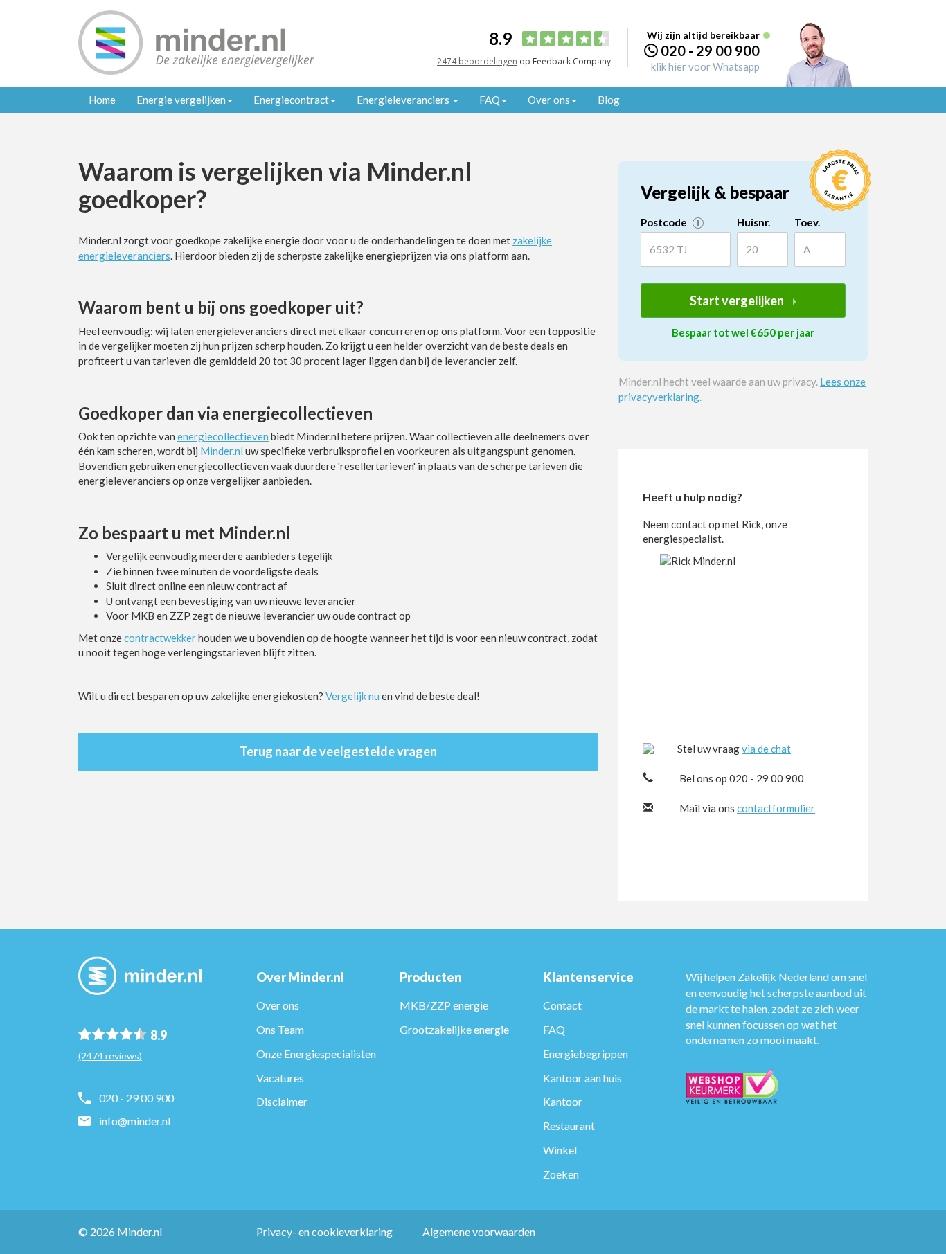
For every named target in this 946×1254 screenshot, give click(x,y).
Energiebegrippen (585, 1053)
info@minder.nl (134, 1120)
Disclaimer (281, 1101)
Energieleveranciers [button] (404, 99)
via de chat (766, 748)
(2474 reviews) (110, 1056)
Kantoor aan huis (582, 1077)
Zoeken (561, 1174)
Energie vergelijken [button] (181, 99)
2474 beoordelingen (477, 61)
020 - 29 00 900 (710, 50)
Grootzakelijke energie (454, 1029)
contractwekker (160, 638)
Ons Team (280, 1029)
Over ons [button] (549, 99)
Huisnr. (753, 222)
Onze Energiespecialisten (316, 1053)
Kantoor (562, 1101)
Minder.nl (221, 451)
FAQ (554, 1029)
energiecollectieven (223, 436)
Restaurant (569, 1125)
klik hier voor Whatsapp (705, 66)
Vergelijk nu (352, 696)
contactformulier (776, 808)
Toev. (807, 222)
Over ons (277, 1005)
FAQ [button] (489, 99)
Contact (562, 1005)
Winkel (560, 1149)
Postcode (665, 222)
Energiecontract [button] (291, 99)
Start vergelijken (738, 300)
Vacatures (280, 1077)
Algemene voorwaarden (478, 1231)
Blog (609, 99)
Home (102, 99)
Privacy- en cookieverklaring (324, 1231)
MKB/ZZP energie (444, 1005)
